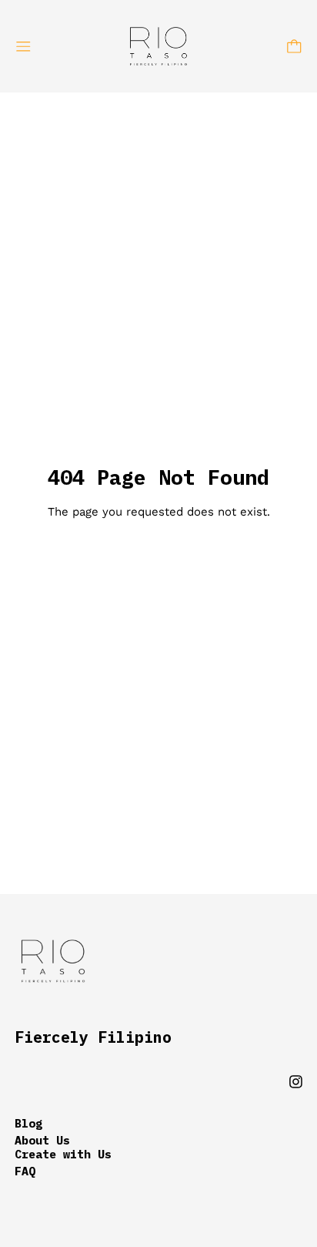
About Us (42, 1140)
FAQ (25, 1171)
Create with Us (63, 1154)
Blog (28, 1123)
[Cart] (294, 46)
